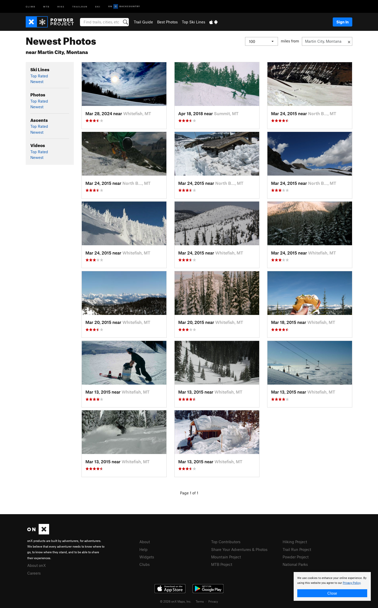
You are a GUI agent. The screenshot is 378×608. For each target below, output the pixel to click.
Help (143, 549)
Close (332, 593)
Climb (30, 6)
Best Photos (167, 22)
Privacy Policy (352, 583)
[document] (332, 586)
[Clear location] (349, 41)
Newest (36, 81)
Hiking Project (295, 541)
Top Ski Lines (193, 22)
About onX (36, 565)
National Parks (295, 564)
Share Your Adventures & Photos (239, 549)
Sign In (342, 22)
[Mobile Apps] (213, 22)
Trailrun (79, 6)
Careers (34, 573)
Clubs (144, 564)
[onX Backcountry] (124, 6)
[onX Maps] (38, 533)
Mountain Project (226, 557)
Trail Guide (143, 22)
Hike (61, 6)
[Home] (52, 22)
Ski (98, 6)
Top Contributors (225, 541)
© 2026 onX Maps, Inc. (175, 601)
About (144, 541)
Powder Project (296, 557)
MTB (46, 6)
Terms (200, 601)
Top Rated (39, 76)
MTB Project (221, 564)
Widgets (146, 557)
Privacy (213, 601)
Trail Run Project (297, 549)
